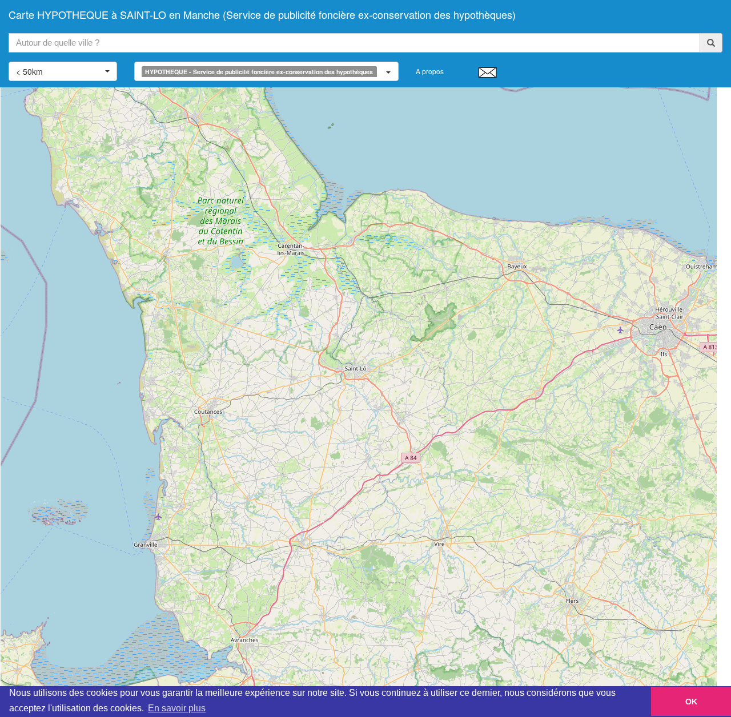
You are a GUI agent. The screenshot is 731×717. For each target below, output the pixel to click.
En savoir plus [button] (177, 708)
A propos (430, 71)
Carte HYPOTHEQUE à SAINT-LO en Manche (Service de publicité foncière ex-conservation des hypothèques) (262, 14)
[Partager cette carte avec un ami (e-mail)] (487, 72)
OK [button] (691, 701)
